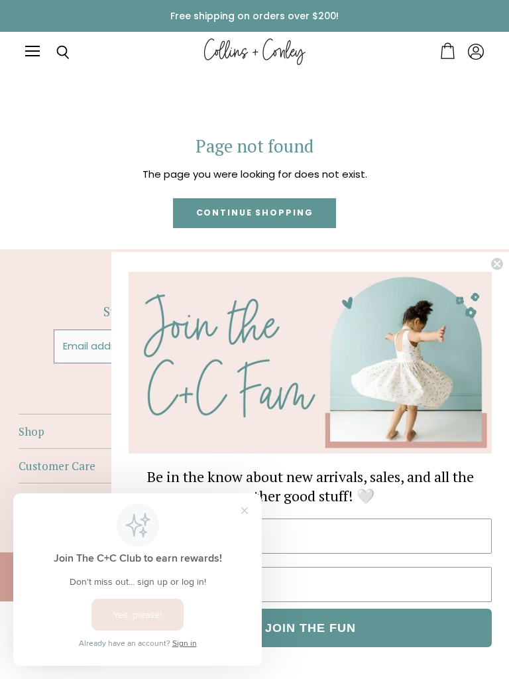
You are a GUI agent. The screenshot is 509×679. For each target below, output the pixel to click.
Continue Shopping (254, 212)
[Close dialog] (497, 264)
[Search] (53, 52)
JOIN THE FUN (310, 628)
